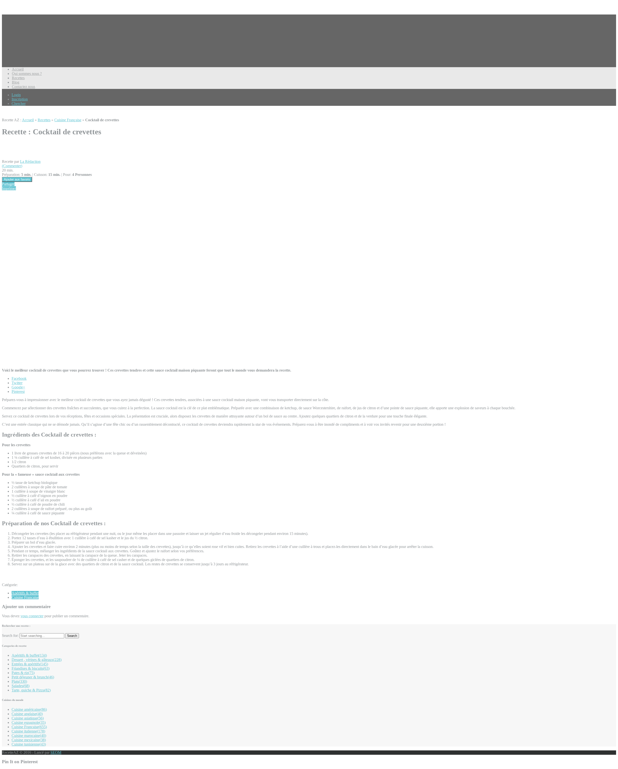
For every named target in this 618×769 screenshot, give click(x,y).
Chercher (19, 103)
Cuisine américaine (29, 709)
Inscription (20, 99)
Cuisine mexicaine (29, 740)
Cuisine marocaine (29, 735)
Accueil (18, 69)
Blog (15, 82)
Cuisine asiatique (28, 718)
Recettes (18, 78)
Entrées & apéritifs (30, 664)
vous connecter (32, 616)
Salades (20, 686)
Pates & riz (23, 673)
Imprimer (9, 188)
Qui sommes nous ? (27, 74)
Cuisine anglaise (27, 714)
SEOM (55, 752)
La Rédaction (30, 161)
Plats (19, 681)
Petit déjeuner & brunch (33, 677)
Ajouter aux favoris (17, 179)
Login (16, 95)
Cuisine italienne (28, 731)
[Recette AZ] (20, 48)
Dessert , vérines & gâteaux (37, 660)
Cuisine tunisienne (29, 744)
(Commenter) (12, 166)
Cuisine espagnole (29, 722)
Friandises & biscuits (30, 668)
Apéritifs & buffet (25, 593)
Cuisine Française (67, 120)
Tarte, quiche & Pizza (31, 690)
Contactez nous (23, 87)
